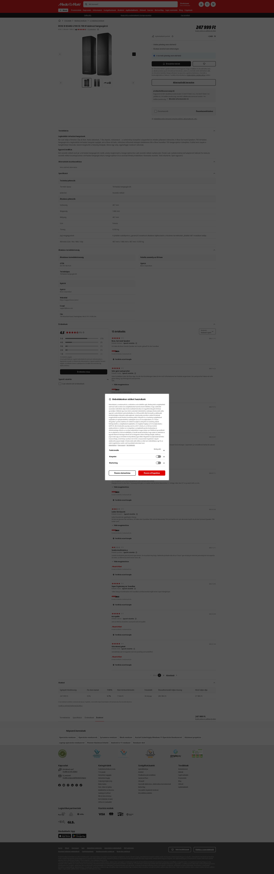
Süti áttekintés (131, 445)
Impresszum (121, 445)
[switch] (158, 456)
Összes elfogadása (152, 473)
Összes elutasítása (122, 473)
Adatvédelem (113, 445)
